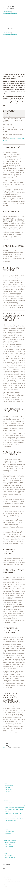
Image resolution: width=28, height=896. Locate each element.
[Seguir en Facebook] (15, 770)
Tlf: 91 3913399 (6, 871)
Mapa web (6, 877)
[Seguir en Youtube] (24, 770)
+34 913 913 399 (7, 11)
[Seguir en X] (18, 770)
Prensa (5, 886)
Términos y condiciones (9, 883)
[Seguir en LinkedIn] (21, 770)
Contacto (6, 884)
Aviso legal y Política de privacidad (12, 881)
